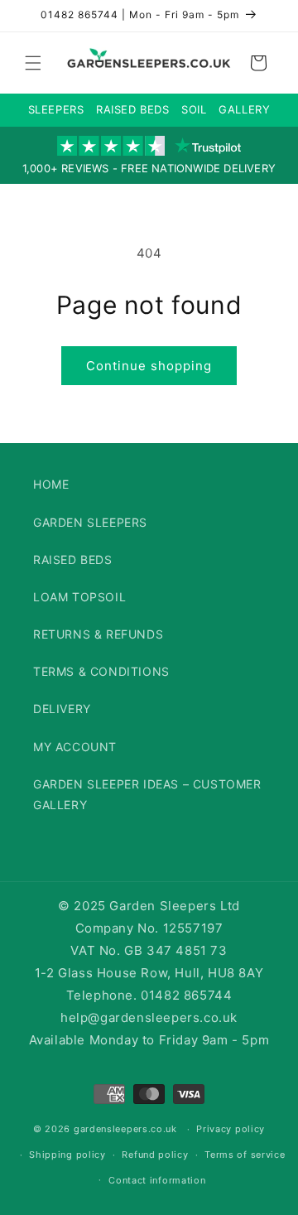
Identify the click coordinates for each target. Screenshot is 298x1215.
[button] (33, 63)
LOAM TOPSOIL (79, 597)
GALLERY (244, 109)
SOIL (193, 109)
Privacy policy (230, 1129)
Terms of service (244, 1154)
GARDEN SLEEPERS (90, 522)
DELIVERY (62, 709)
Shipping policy (67, 1154)
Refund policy (155, 1154)
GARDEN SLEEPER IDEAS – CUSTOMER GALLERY (147, 794)
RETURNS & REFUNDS (98, 634)
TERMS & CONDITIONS (101, 671)
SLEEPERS (56, 109)
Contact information (156, 1180)
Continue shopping (149, 366)
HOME (51, 484)
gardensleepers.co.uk (125, 1129)
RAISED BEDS (133, 109)
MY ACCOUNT (75, 747)
